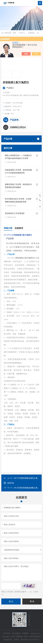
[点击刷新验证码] (29, 586)
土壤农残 (31, 33)
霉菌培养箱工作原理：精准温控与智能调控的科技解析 (18, 185)
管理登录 (25, 633)
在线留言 (19, 228)
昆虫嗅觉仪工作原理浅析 (15, 213)
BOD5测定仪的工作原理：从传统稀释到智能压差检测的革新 (18, 200)
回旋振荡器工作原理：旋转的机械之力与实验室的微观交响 (18, 171)
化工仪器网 (16, 633)
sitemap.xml (35, 633)
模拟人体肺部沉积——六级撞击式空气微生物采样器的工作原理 (18, 156)
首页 (14, 33)
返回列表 (10, 483)
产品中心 (22, 33)
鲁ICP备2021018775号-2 (30, 640)
